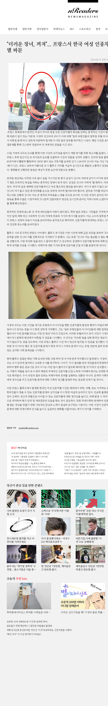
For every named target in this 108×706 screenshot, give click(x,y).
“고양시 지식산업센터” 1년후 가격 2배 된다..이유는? (84, 470)
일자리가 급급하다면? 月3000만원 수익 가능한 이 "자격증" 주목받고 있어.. (32, 470)
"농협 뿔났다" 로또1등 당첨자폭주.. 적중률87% (82, 453)
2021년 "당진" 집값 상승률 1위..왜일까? (79, 467)
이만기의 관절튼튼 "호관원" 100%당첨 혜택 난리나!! (84, 463)
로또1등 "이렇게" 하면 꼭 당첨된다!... (25, 460)
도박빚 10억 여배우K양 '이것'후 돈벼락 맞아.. (27, 621)
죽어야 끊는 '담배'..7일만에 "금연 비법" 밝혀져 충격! (84, 473)
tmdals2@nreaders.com (29, 428)
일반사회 (27, 29)
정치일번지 (42, 29)
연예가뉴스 (59, 29)
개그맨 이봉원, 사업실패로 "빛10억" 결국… (81, 460)
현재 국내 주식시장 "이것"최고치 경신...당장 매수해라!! (32, 473)
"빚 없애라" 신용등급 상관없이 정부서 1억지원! (29, 457)
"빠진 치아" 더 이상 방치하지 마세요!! (24, 634)
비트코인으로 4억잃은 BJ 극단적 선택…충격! (81, 457)
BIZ (72, 29)
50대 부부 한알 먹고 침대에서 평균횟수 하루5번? (30, 453)
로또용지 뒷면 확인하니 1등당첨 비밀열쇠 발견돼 (29, 626)
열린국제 (12, 29)
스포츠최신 (85, 29)
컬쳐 (98, 29)
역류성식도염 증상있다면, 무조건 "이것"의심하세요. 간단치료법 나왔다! (32, 467)
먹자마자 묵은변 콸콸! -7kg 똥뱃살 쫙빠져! (28, 463)
